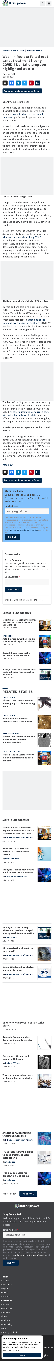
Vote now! (8, 465)
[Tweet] (24, 83)
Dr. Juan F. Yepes (12, 1063)
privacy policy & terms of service (24, 530)
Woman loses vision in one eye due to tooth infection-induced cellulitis (19, 739)
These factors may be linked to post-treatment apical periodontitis (18, 1155)
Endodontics (35, 50)
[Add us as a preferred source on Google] (37, 83)
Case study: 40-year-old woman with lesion (16, 1057)
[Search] (42, 3)
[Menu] (48, 3)
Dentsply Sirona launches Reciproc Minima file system (18, 1038)
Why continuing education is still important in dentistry (18, 1077)
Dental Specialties (13, 50)
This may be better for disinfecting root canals (16, 1174)
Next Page (28, 1194)
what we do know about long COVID (22, 237)
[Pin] (31, 83)
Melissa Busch (12, 859)
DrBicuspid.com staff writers (19, 837)
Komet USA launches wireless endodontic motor (19, 969)
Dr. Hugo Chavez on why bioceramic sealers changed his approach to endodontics (19, 672)
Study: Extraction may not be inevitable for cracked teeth (16, 654)
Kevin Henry (11, 937)
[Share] (11, 83)
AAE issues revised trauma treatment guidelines (17, 1134)
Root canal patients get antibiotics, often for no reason (16, 851)
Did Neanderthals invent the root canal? (18, 950)
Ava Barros (10, 1162)
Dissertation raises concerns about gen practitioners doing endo (19, 703)
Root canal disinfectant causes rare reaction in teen (17, 720)
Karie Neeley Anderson (16, 876)
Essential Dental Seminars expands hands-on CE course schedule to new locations (19, 622)
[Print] (5, 83)
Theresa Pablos (10, 74)
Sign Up (12, 537)
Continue (13, 589)
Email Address (12, 506)
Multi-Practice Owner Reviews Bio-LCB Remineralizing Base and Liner (19, 640)
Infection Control (11, 734)
